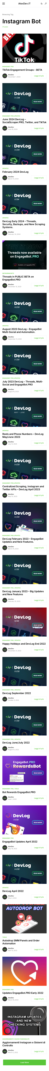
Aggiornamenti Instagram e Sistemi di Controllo (23, 1044)
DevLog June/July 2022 (16, 742)
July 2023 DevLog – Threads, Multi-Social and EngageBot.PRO (22, 383)
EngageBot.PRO (8, 66)
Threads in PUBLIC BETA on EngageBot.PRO (18, 278)
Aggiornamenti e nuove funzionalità (15, 1039)
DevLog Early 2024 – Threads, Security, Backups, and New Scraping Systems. (23, 224)
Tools (16, 789)
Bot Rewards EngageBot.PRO (18, 792)
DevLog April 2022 (13, 891)
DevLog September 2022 (16, 693)
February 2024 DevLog (15, 171)
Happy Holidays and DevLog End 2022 (24, 643)
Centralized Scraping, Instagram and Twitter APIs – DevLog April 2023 (23, 488)
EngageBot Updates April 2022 (19, 841)
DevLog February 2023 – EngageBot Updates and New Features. (22, 540)
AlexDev (11, 75)
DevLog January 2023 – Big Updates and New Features (23, 593)
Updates (17, 116)
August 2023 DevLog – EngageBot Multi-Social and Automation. (22, 330)
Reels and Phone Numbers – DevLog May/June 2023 (23, 435)
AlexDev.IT (24, 3)
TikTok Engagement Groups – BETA (22, 69)
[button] (3, 4)
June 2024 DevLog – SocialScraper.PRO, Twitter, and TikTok (24, 121)
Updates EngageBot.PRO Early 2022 (22, 992)
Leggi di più (39, 76)
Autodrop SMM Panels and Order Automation (21, 942)
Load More (24, 1062)
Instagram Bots (8, 273)
